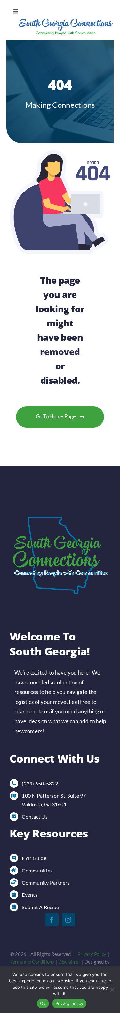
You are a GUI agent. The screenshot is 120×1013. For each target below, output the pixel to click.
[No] (112, 990)
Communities (37, 870)
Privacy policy (69, 1003)
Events (29, 895)
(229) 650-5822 (40, 783)
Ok (43, 1003)
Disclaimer (69, 962)
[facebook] (52, 919)
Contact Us (35, 817)
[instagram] (68, 919)
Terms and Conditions (32, 962)
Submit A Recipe (40, 907)
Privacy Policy (91, 954)
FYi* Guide (34, 858)
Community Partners (46, 882)
